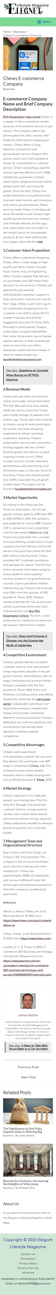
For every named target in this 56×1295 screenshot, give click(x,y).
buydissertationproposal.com (22, 359)
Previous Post (28, 1067)
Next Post (28, 1077)
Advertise (28, 1272)
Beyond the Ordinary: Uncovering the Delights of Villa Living (25, 1182)
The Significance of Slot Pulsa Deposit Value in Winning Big (22, 1130)
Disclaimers (28, 1258)
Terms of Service (28, 1268)
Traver (40, 779)
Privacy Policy (28, 1263)
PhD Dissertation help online (21, 117)
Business (9, 89)
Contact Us (28, 1254)
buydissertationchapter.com (33, 489)
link (40, 241)
